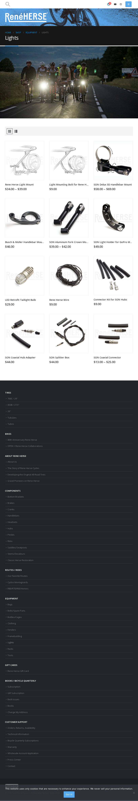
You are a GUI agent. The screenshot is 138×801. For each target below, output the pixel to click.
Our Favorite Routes (18, 576)
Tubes (11, 424)
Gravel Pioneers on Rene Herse (24, 480)
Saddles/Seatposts (17, 547)
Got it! (69, 794)
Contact (11, 766)
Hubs (10, 528)
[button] (7, 4)
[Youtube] (115, 4)
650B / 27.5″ (13, 404)
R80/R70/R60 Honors (18, 588)
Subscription (14, 686)
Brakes (11, 503)
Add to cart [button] (83, 147)
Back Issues (13, 699)
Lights (11, 642)
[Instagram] (120, 4)
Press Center (14, 759)
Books (11, 705)
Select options (39, 147)
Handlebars (13, 515)
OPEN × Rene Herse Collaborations (25, 446)
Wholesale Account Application (23, 753)
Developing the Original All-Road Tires (26, 474)
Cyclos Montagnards (18, 582)
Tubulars (12, 417)
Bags (10, 604)
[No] (133, 792)
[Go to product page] (24, 160)
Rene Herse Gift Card (18, 671)
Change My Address (18, 712)
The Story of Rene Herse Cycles (23, 468)
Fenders (12, 629)
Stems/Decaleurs (16, 553)
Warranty (12, 747)
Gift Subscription (16, 693)
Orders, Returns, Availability (21, 728)
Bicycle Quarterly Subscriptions (23, 740)
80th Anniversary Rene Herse (22, 439)
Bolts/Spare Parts (16, 610)
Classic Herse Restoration (20, 560)
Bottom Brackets (16, 496)
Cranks (11, 509)
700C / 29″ (13, 398)
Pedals (11, 534)
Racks (10, 648)
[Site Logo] (26, 17)
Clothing (12, 623)
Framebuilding (15, 636)
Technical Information (18, 734)
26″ (9, 411)
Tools (10, 655)
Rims (10, 541)
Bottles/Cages (15, 617)
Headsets (12, 522)
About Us (12, 461)
